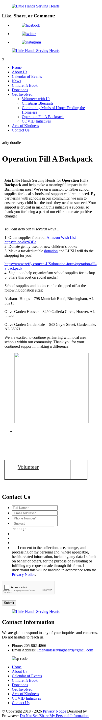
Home (17, 67)
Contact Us (20, 130)
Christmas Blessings (37, 103)
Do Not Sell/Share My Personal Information (54, 716)
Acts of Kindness (25, 126)
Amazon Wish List (61, 237)
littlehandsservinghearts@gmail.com (65, 650)
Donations (20, 90)
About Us (19, 72)
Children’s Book (25, 85)
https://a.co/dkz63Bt (20, 242)
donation (51, 251)
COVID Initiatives (36, 121)
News (16, 81)
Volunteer (28, 467)
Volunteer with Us (36, 99)
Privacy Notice (23, 574)
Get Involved (22, 94)
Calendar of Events (27, 76)
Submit (9, 603)
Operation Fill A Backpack (43, 117)
